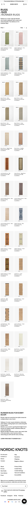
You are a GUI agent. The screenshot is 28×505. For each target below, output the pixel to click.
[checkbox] (2, 490)
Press (2, 475)
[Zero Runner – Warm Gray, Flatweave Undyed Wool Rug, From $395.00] (20, 364)
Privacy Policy (18, 466)
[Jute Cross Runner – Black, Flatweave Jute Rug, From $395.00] (7, 339)
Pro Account (4, 454)
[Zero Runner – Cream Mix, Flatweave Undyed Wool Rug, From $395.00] (7, 364)
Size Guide (3, 471)
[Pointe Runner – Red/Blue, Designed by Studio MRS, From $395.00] (20, 139)
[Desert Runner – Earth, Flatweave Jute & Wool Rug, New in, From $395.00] (20, 88)
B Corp (2, 468)
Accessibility (17, 475)
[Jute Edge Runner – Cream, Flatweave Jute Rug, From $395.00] (20, 289)
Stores (2, 458)
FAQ (15, 454)
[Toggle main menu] (2, 4)
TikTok (15, 495)
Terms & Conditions (19, 472)
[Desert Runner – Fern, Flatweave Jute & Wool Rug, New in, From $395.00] (7, 114)
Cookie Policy (18, 468)
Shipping (16, 459)
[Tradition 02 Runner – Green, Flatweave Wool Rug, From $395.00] (20, 239)
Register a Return (19, 461)
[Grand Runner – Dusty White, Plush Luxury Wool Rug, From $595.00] (20, 339)
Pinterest (20, 495)
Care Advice (4, 473)
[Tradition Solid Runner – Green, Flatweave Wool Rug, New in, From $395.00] (7, 38)
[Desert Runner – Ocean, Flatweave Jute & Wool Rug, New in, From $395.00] (20, 114)
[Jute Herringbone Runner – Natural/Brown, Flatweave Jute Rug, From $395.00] (7, 189)
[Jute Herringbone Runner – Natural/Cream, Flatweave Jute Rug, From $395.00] (7, 214)
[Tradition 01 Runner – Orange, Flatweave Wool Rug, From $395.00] (7, 239)
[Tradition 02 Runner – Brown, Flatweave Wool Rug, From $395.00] (7, 264)
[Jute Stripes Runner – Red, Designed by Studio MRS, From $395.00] (7, 164)
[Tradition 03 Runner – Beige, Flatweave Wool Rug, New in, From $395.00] (20, 63)
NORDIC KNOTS (14, 4)
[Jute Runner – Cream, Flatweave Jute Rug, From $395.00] (20, 264)
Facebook (3, 495)
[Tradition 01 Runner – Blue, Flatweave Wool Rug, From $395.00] (20, 214)
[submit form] (25, 486)
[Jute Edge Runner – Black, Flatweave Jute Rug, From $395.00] (7, 314)
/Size (4, 12)
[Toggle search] (4, 4)
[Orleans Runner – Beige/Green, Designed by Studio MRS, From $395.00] (20, 164)
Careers (3, 461)
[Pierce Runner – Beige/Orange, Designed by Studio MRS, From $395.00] (7, 139)
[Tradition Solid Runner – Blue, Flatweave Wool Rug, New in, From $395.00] (7, 63)
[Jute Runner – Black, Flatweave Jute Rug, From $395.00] (7, 289)
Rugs (4, 10)
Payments (17, 457)
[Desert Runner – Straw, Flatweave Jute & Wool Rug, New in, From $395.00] (7, 88)
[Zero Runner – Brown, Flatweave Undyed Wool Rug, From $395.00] (7, 390)
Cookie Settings (18, 470)
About (2, 466)
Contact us (4, 456)
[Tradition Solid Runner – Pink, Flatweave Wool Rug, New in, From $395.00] (20, 38)
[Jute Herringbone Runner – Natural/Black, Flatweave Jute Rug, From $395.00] (20, 189)
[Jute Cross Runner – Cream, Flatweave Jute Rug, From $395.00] (20, 314)
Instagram (10, 495)
